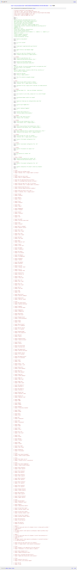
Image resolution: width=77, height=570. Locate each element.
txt (72, 568)
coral (12, 5)
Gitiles (7, 568)
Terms (13, 568)
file (34, 8)
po (51, 5)
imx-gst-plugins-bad (19, 5)
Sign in (75, 1)
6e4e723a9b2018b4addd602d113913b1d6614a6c (36, 5)
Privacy (10, 568)
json (75, 568)
